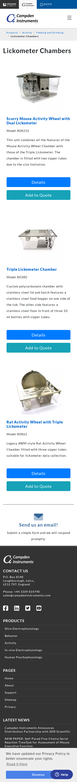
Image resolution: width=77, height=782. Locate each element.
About (9, 685)
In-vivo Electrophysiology (23, 650)
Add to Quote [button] (38, 195)
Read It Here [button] (17, 764)
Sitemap (10, 699)
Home (9, 678)
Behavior (11, 635)
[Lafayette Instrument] (9, 4)
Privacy (10, 706)
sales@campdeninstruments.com (27, 595)
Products (12, 32)
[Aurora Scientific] (46, 4)
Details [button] (39, 182)
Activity (27, 32)
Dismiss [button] (38, 774)
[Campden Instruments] (28, 4)
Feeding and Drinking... (51, 32)
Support (10, 692)
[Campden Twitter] (28, 609)
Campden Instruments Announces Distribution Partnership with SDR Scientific (37, 729)
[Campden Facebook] (5, 609)
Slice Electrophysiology (22, 628)
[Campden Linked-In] (17, 609)
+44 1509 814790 (27, 591)
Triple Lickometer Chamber (32, 269)
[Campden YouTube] (39, 609)
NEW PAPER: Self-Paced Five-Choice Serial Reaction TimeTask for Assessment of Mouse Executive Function (37, 742)
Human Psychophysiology (23, 657)
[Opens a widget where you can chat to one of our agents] (61, 775)
